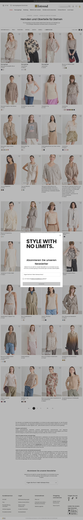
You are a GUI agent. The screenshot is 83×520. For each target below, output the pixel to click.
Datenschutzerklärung (36, 278)
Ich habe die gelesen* (36, 278)
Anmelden (41, 284)
